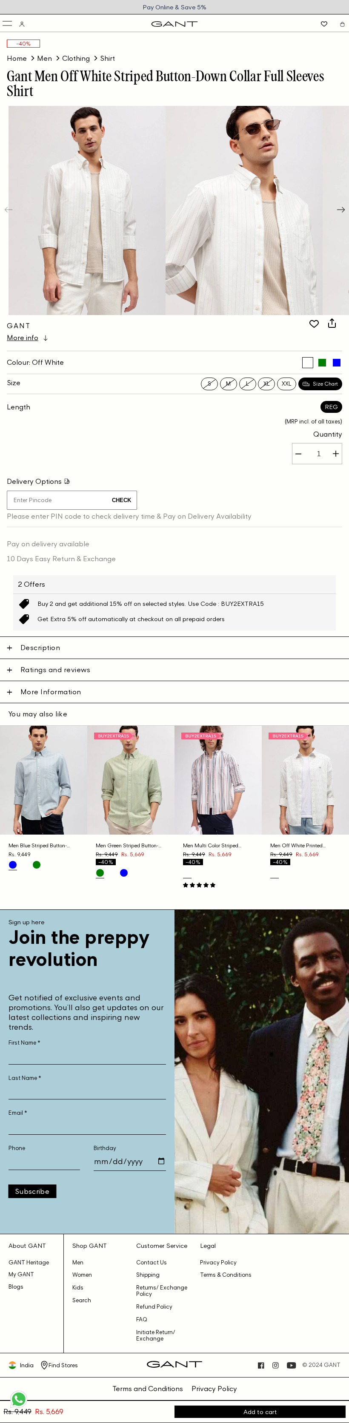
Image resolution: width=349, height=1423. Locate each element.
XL (266, 384)
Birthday (105, 1148)
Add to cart (260, 1411)
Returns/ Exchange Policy (161, 1290)
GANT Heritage (29, 1262)
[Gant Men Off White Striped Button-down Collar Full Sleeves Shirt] (307, 362)
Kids (77, 1287)
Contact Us (151, 1262)
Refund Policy (154, 1307)
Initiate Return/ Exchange (155, 1335)
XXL (287, 384)
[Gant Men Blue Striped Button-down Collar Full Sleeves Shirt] (336, 362)
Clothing (76, 58)
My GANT (21, 1274)
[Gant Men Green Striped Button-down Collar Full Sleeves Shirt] (322, 362)
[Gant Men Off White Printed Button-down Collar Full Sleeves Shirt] (274, 873)
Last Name (25, 1078)
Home (17, 58)
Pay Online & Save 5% (174, 7)
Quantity (327, 434)
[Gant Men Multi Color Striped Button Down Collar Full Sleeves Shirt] (187, 873)
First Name (24, 1043)
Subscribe (32, 1191)
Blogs (16, 1287)
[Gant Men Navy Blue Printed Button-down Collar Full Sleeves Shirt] (286, 873)
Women (82, 1275)
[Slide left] (9, 210)
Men (44, 58)
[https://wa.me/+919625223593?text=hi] (19, 1407)
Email (18, 1113)
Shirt (107, 58)
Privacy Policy (218, 1262)
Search (81, 1300)
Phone (17, 1148)
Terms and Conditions (147, 1388)
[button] (7, 24)
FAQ (141, 1319)
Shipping (148, 1275)
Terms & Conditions (226, 1275)
